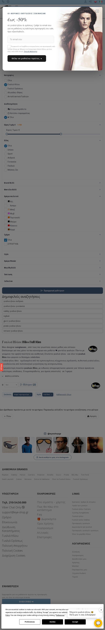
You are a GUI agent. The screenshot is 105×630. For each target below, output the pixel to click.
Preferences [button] (60, 615)
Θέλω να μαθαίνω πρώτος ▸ (27, 58)
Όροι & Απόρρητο (30, 51)
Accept (75, 622)
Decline (52, 622)
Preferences (30, 622)
